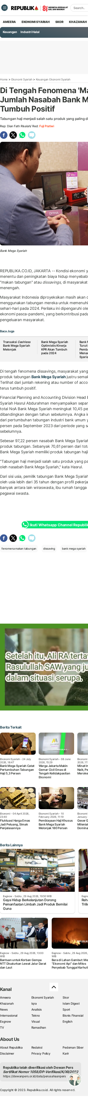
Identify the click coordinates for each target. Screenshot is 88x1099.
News (4, 1009)
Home (4, 79)
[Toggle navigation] (4, 7)
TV (2, 1027)
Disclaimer (7, 1053)
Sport (66, 1009)
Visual (35, 1021)
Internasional (8, 1015)
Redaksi (37, 1047)
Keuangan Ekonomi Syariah (53, 79)
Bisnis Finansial (73, 1015)
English (67, 1021)
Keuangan (10, 32)
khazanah (78, 22)
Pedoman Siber (73, 1047)
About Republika (11, 1047)
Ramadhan (38, 1027)
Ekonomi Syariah (36, 22)
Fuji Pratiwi (46, 126)
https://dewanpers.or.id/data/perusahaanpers (34, 1076)
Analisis (36, 1009)
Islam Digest (71, 1003)
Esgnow (5, 1021)
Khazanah (6, 1003)
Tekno (35, 1015)
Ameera (5, 997)
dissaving (49, 548)
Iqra (34, 1003)
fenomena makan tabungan (18, 548)
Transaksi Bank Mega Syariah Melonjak (17, 345)
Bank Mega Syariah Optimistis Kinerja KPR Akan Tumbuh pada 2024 (54, 347)
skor (59, 22)
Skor (66, 997)
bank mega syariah (73, 548)
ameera (9, 22)
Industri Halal (30, 32)
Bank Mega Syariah (49, 377)
